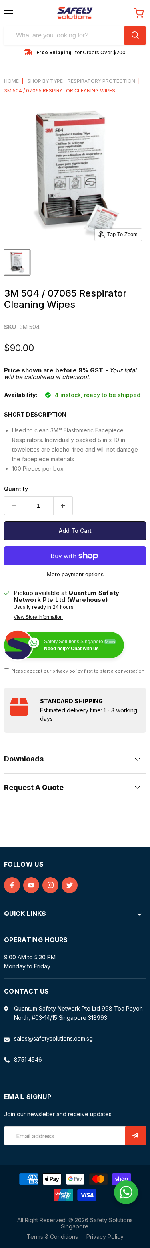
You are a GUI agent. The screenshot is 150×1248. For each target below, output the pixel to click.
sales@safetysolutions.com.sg (53, 1038)
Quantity (16, 489)
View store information (38, 617)
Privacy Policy (105, 1236)
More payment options (75, 574)
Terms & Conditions (52, 1236)
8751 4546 (28, 1059)
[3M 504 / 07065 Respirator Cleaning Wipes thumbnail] (17, 262)
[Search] (135, 35)
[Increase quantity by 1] (63, 505)
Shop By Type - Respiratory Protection (81, 81)
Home (11, 81)
